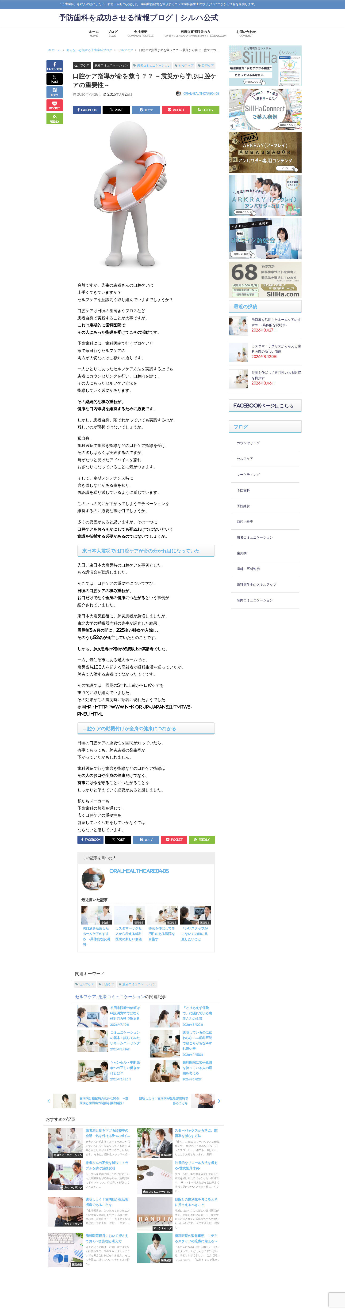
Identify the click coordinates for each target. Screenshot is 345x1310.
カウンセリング (248, 443)
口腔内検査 (245, 521)
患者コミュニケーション (111, 65)
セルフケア (81, 65)
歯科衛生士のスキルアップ (256, 584)
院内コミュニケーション (255, 600)
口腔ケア (208, 65)
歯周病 (242, 553)
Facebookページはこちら (264, 405)
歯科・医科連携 (248, 568)
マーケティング (248, 474)
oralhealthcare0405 (201, 93)
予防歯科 (243, 490)
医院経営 (243, 506)
